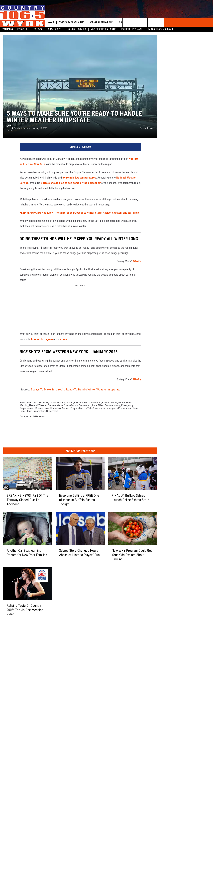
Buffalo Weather (92, 402)
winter (70, 402)
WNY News (39, 416)
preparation (77, 408)
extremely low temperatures (79, 177)
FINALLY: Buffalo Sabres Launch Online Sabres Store (130, 498)
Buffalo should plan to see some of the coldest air (71, 183)
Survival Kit (52, 411)
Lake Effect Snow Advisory (106, 405)
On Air (122, 22)
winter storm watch (67, 405)
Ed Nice (17, 128)
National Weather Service (42, 405)
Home (51, 22)
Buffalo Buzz (42, 408)
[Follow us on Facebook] (143, 22)
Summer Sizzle (55, 29)
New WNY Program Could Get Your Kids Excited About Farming (132, 555)
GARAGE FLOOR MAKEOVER (161, 29)
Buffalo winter (109, 402)
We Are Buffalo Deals (101, 22)
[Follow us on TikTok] (152, 22)
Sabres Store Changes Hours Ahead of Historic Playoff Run (79, 553)
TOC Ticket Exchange (132, 29)
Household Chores (60, 408)
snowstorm (85, 405)
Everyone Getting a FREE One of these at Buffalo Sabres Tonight (79, 500)
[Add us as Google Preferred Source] (135, 22)
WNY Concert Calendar (103, 29)
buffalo (38, 402)
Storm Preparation (35, 411)
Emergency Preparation (118, 408)
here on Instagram (42, 339)
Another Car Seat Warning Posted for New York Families (27, 553)
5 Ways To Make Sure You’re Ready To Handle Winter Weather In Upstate (75, 389)
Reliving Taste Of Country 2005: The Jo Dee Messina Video (25, 610)
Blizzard (78, 402)
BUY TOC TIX (21, 29)
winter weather (57, 402)
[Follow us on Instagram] (160, 22)
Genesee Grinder (77, 29)
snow (45, 402)
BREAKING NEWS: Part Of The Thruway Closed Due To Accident (27, 500)
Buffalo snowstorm (94, 408)
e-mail (63, 339)
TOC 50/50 (37, 29)
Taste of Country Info (71, 22)
